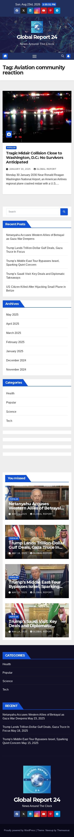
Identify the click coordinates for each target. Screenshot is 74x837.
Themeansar (63, 830)
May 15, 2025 (20, 592)
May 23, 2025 (20, 514)
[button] (62, 56)
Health (10, 393)
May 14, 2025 (20, 631)
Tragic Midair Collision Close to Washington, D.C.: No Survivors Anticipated (34, 158)
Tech (9, 420)
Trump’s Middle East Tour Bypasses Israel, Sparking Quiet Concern (35, 586)
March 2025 (13, 332)
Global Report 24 (37, 37)
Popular (11, 148)
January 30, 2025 (20, 169)
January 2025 (14, 351)
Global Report (46, 169)
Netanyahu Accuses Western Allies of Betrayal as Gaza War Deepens (35, 508)
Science (11, 411)
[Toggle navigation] (34, 56)
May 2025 (12, 314)
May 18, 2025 (20, 553)
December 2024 (16, 360)
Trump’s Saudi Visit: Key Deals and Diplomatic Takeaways (33, 625)
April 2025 (12, 323)
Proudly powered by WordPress (20, 830)
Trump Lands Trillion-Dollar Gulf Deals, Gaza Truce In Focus (36, 547)
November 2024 (16, 369)
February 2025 (15, 342)
